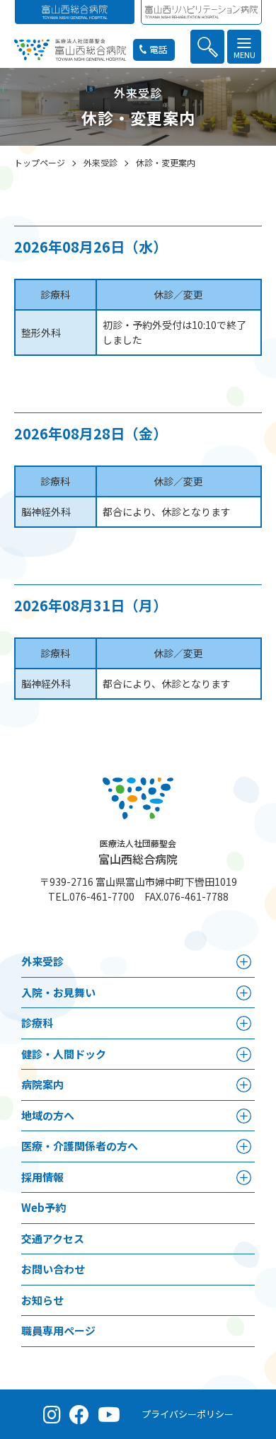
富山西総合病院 (138, 852)
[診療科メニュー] (243, 1023)
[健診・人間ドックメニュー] (243, 1054)
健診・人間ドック (63, 1053)
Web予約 (43, 1207)
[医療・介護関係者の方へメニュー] (243, 1146)
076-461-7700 (101, 896)
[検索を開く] (207, 46)
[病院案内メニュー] (243, 1084)
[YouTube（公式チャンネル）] (109, 1414)
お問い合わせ (53, 1268)
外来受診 (42, 961)
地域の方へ (47, 1115)
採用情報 (42, 1176)
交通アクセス (52, 1238)
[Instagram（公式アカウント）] (52, 1414)
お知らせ (42, 1300)
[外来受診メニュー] (243, 961)
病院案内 (42, 1084)
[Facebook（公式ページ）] (79, 1414)
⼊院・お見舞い (58, 992)
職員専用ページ (58, 1330)
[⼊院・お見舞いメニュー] (243, 993)
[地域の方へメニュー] (243, 1116)
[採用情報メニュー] (243, 1177)
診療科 (37, 1022)
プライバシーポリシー (188, 1414)
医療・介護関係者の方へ (79, 1145)
